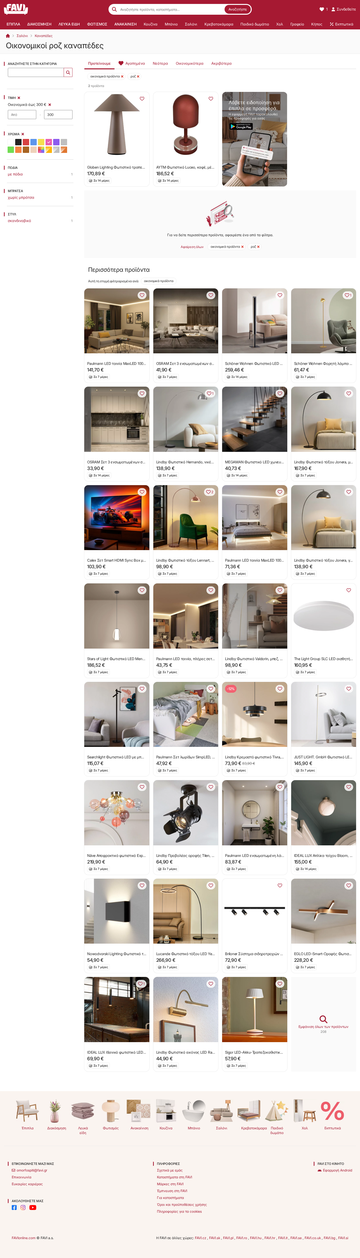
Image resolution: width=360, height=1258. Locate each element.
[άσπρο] (11, 142)
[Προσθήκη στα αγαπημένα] (142, 99)
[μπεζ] (33, 150)
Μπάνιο (194, 1128)
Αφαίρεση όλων (192, 247)
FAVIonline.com (24, 1238)
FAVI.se (296, 1238)
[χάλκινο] (64, 150)
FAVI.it (283, 1238)
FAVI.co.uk (313, 1238)
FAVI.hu (256, 1238)
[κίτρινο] (41, 142)
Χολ (305, 1128)
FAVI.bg (330, 1238)
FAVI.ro (242, 1238)
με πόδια (15, 174)
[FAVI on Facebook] (14, 1207)
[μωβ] (56, 142)
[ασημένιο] (56, 150)
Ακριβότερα (221, 63)
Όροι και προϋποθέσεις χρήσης (182, 1204)
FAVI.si (343, 1238)
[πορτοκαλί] (18, 150)
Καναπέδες (44, 36)
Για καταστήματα (170, 1198)
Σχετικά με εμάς (170, 1170)
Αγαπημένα (135, 63)
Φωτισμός (111, 1128)
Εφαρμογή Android (337, 1170)
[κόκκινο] (26, 142)
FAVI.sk (215, 1238)
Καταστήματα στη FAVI (174, 1177)
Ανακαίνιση (139, 1128)
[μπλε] (33, 142)
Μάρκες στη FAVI (170, 1184)
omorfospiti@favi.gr (32, 1170)
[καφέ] (26, 150)
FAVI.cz (201, 1238)
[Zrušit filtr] (49, 104)
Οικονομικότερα (190, 63)
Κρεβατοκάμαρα (251, 1128)
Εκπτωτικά (332, 1128)
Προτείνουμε (99, 63)
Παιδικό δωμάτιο (277, 1130)
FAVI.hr (270, 1238)
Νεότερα (160, 63)
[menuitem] (13, 24)
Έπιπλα (28, 1128)
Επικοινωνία (21, 1177)
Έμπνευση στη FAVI (172, 1191)
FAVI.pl (228, 1238)
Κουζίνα (166, 1128)
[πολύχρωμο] (41, 150)
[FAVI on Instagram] (23, 1207)
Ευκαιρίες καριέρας (27, 1184)
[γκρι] (64, 142)
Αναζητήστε (237, 9)
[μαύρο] (18, 142)
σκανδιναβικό (19, 220)
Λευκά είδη (83, 1130)
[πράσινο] (11, 150)
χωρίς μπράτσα (21, 197)
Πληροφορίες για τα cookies (179, 1211)
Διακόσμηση (56, 1128)
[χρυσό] (49, 150)
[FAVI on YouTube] (32, 1207)
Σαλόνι (22, 36)
